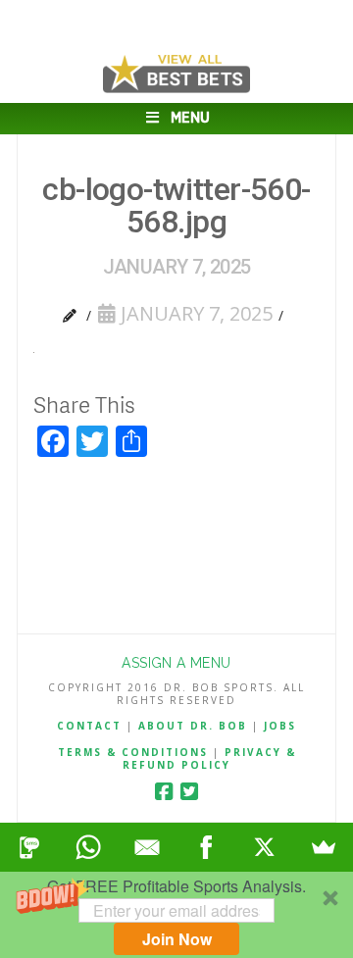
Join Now (177, 939)
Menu (190, 118)
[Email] (147, 847)
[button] (176, 915)
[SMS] (29, 847)
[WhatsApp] (88, 847)
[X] (264, 847)
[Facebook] (164, 792)
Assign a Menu (176, 663)
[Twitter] (189, 792)
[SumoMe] (323, 847)
